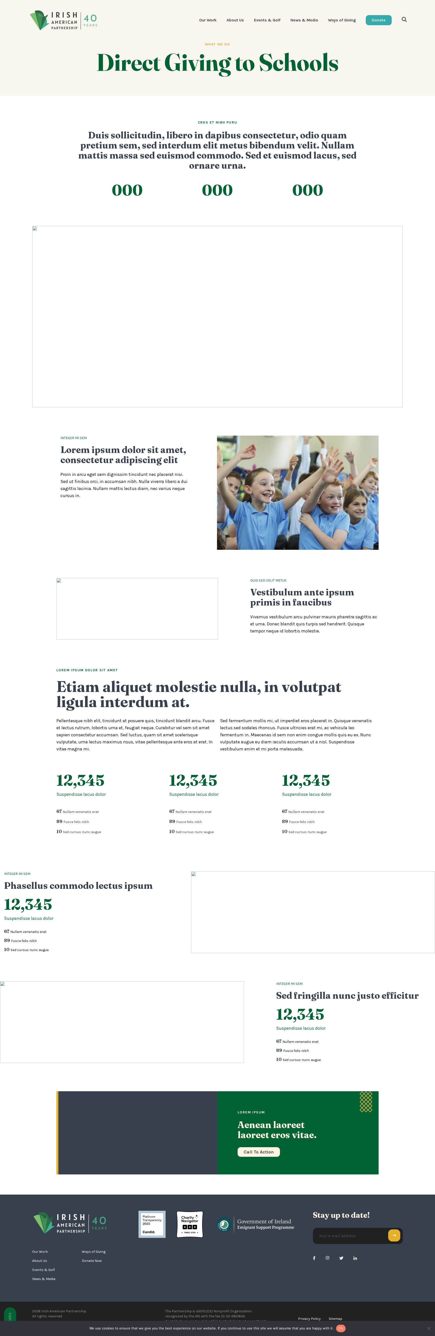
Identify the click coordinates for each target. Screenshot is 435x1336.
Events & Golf (267, 20)
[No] (428, 1328)
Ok (341, 1328)
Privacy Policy (309, 1319)
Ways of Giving (342, 20)
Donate (379, 20)
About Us (235, 20)
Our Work (207, 20)
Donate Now (92, 1261)
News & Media (304, 20)
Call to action (259, 1152)
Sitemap (335, 1319)
